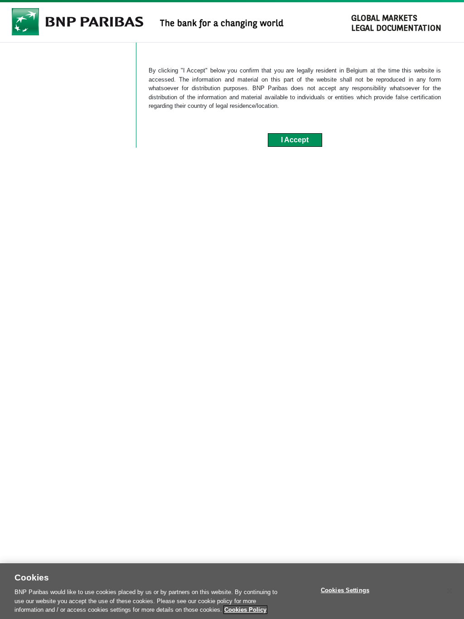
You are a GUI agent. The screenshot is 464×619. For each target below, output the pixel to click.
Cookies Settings (345, 590)
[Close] (449, 591)
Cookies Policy (245, 609)
